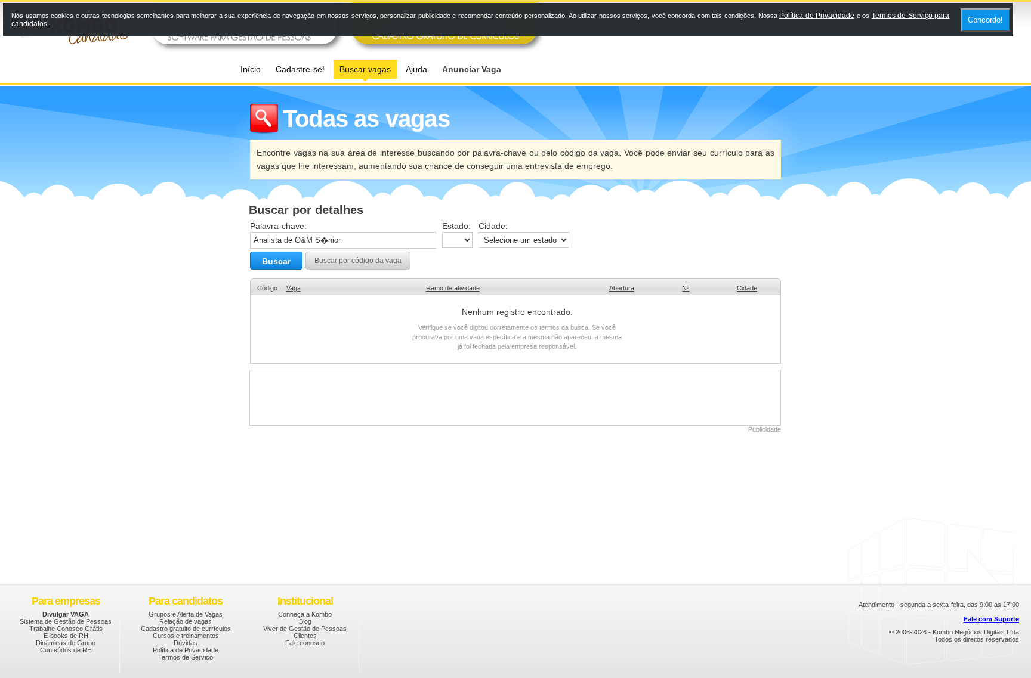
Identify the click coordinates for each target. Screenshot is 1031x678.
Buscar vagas (365, 69)
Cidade (747, 288)
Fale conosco (305, 642)
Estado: (456, 226)
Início (250, 69)
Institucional (305, 601)
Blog (305, 621)
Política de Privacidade (185, 650)
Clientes (305, 635)
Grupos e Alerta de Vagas (186, 614)
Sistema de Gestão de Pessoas (66, 621)
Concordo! (985, 20)
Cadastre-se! (300, 69)
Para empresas (66, 601)
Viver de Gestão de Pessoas (305, 628)
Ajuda (416, 69)
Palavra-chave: (278, 226)
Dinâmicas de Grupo (65, 642)
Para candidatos (186, 601)
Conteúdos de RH (66, 650)
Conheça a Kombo (305, 614)
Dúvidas (185, 642)
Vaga (293, 288)
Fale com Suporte (991, 619)
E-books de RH (66, 635)
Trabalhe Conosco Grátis (66, 628)
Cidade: (493, 226)
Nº (685, 288)
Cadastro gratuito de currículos (186, 628)
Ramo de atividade (453, 288)
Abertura (621, 288)
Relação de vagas (185, 621)
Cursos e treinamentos (186, 635)
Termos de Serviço (185, 657)
